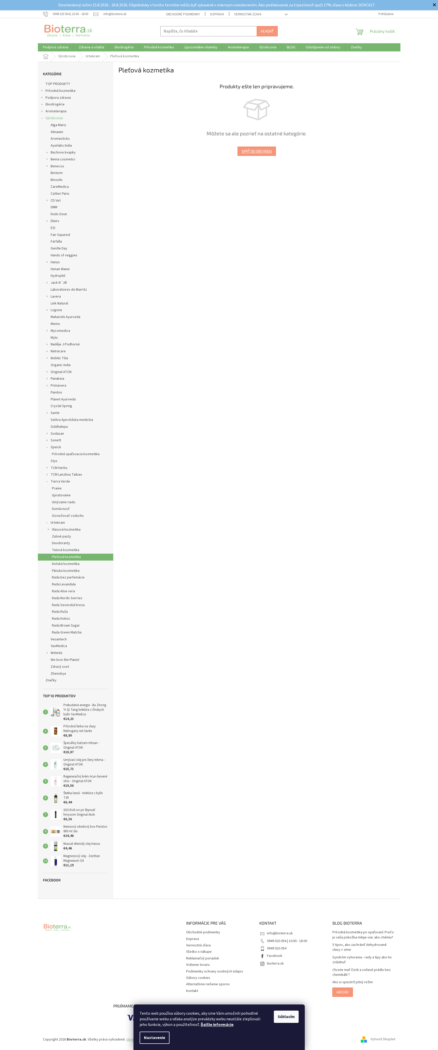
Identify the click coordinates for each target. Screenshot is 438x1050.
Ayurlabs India (61, 145)
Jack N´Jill (59, 282)
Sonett (56, 440)
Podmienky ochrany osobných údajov (214, 971)
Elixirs (55, 221)
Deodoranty (61, 543)
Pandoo (56, 392)
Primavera (58, 385)
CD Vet (56, 200)
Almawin (57, 132)
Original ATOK (61, 372)
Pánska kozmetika (66, 570)
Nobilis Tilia (59, 358)
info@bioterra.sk (280, 933)
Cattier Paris (60, 193)
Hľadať (267, 31)
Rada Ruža (60, 611)
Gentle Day (59, 248)
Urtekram (58, 522)
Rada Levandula (64, 584)
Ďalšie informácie (217, 1024)
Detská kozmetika (66, 563)
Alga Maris (58, 125)
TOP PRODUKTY (58, 83)
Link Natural (59, 303)
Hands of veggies (64, 255)
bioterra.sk (275, 963)
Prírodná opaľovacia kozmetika (75, 454)
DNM (54, 207)
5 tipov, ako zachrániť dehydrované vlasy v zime (359, 947)
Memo (55, 323)
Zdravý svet (60, 666)
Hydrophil (58, 275)
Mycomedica (60, 330)
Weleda (56, 652)
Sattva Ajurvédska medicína (72, 419)
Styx (54, 461)
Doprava (217, 14)
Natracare (58, 351)
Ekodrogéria (55, 104)
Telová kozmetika (65, 550)
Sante (55, 412)
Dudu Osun (59, 214)
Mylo (54, 337)
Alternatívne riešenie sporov (208, 984)
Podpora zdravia (58, 97)
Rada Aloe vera (63, 591)
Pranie (57, 488)
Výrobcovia (54, 118)
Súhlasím (286, 1017)
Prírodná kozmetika (60, 90)
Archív (342, 992)
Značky (51, 680)
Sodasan (57, 433)
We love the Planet (65, 659)
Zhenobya (58, 673)
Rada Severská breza (68, 605)
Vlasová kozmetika (66, 529)
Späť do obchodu (257, 151)
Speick (56, 447)
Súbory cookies (198, 977)
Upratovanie (61, 495)
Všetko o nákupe (199, 951)
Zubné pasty (61, 536)
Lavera (56, 296)
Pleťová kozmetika (66, 557)
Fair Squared (60, 234)
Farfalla (56, 241)
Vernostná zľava (247, 14)
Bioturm (57, 173)
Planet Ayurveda (63, 399)
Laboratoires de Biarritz (69, 289)
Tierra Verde (60, 481)
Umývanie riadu (63, 502)
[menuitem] (55, 47)
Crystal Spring (61, 406)
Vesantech (59, 639)
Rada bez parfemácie (68, 577)
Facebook (274, 955)
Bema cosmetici (63, 159)
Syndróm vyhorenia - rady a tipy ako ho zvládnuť (362, 960)
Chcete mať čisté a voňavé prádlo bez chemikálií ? (361, 972)
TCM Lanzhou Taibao (66, 474)
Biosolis (57, 179)
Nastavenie (154, 1038)
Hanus (55, 262)
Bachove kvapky (63, 152)
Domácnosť (61, 508)
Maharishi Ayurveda (65, 317)
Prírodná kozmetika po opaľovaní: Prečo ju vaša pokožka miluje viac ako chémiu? (363, 935)
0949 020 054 (276, 948)
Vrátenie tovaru (198, 964)
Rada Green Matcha (67, 632)
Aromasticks (60, 138)
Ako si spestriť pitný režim (352, 982)
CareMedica (60, 186)
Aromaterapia (56, 111)
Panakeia (57, 378)
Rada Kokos (61, 618)
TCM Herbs (59, 468)
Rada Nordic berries (67, 598)
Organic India (61, 365)
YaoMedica (59, 646)
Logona (56, 310)
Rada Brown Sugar (66, 625)
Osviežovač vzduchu (68, 515)
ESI (53, 228)
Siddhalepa (59, 426)
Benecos (57, 166)
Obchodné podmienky (183, 14)
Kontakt (192, 990)
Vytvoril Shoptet (382, 1039)
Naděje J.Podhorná (65, 344)
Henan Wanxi (60, 269)
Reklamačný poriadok (202, 958)
